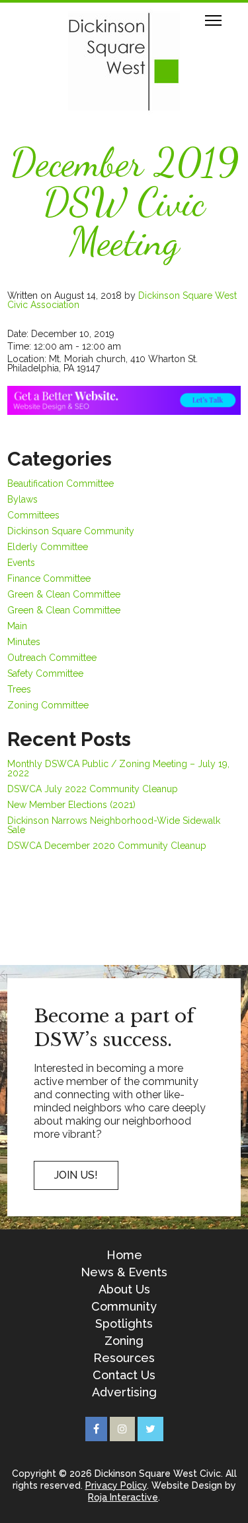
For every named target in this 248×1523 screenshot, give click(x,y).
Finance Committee (49, 578)
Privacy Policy (116, 1485)
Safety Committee (45, 673)
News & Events (124, 1272)
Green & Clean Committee (63, 594)
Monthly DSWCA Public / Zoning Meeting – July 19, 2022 (118, 768)
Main (17, 626)
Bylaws (22, 499)
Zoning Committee (48, 705)
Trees (19, 689)
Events (21, 562)
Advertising (124, 1392)
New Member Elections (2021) (71, 804)
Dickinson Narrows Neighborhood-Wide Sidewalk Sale (113, 825)
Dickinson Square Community (70, 531)
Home (124, 1255)
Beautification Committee (60, 483)
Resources (124, 1358)
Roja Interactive (123, 1497)
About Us (124, 1289)
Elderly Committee (47, 547)
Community (124, 1307)
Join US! (76, 1175)
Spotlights (124, 1324)
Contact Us (124, 1375)
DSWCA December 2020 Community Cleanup (106, 845)
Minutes (23, 642)
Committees (33, 515)
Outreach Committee (52, 657)
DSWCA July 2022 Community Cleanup (92, 789)
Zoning (124, 1341)
